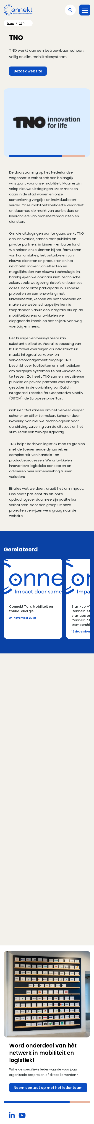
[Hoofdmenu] (84, 10)
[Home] (18, 10)
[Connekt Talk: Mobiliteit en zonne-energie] (33, 599)
